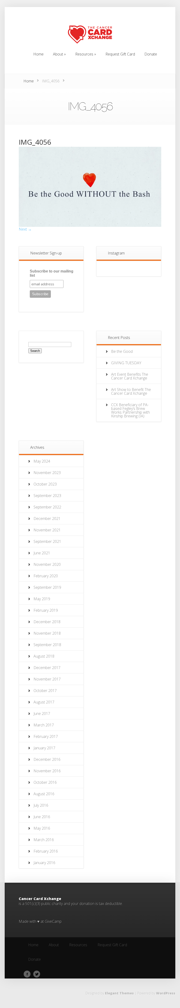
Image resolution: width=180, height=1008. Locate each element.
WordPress (165, 993)
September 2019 (47, 587)
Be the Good (122, 351)
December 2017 (47, 667)
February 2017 (46, 736)
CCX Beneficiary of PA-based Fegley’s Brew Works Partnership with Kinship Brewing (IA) (130, 410)
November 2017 (47, 679)
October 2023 (45, 484)
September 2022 (47, 507)
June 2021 (42, 553)
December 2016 (47, 759)
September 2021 (47, 541)
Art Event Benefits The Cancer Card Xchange (129, 376)
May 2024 (42, 461)
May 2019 (42, 598)
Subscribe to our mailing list (51, 273)
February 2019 (46, 610)
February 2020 (46, 575)
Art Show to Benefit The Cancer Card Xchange (131, 391)
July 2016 (41, 805)
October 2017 (45, 690)
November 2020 (47, 564)
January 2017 (44, 747)
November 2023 (47, 472)
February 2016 (46, 851)
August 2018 (44, 656)
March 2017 (44, 725)
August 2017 (44, 702)
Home (28, 81)
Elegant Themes (119, 993)
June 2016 (42, 816)
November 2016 (47, 770)
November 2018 (47, 633)
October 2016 (45, 782)
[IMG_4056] (90, 225)
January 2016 (44, 862)
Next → (25, 229)
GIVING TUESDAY (126, 362)
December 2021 (47, 518)
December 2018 (47, 621)
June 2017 (42, 713)
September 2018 (47, 644)
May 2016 (42, 828)
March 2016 (44, 839)
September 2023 (47, 495)
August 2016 (44, 793)
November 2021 (47, 530)
